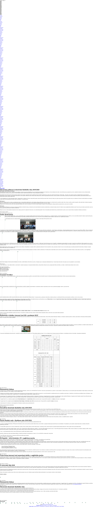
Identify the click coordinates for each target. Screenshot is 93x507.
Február (1, 16)
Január (1, 15)
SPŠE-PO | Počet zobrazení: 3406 (47, 504)
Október (1, 28)
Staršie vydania (2, 0)
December (1, 30)
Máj (0, 19)
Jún (0, 20)
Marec (1, 17)
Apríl (1, 18)
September (1, 27)
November (1, 29)
